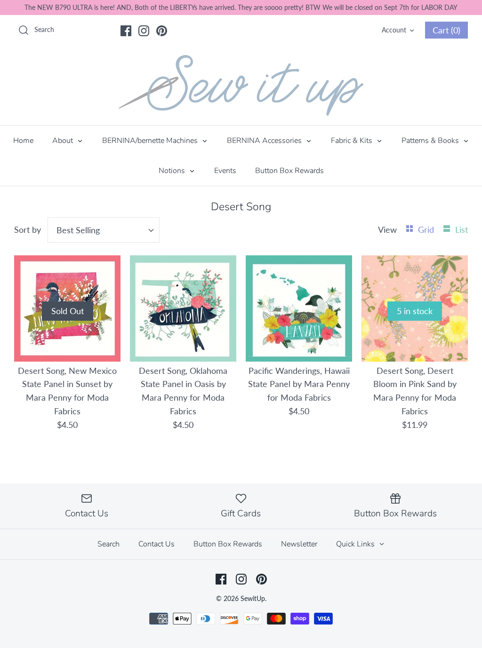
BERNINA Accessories (265, 140)
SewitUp (253, 598)
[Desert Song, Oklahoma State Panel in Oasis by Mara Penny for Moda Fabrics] (183, 308)
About (63, 140)
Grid (427, 229)
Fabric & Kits (352, 140)
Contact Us (156, 544)
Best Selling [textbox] (78, 230)
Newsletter (299, 544)
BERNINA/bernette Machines (151, 140)
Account (394, 30)
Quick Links (356, 544)
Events (225, 171)
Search (108, 544)
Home (23, 140)
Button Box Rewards (289, 171)
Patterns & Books (431, 140)
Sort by (27, 229)
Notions (173, 171)
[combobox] (104, 230)
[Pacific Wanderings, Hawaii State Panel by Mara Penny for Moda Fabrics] (299, 308)
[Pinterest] (161, 30)
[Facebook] (125, 30)
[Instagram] (143, 30)
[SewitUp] (241, 85)
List (461, 229)
